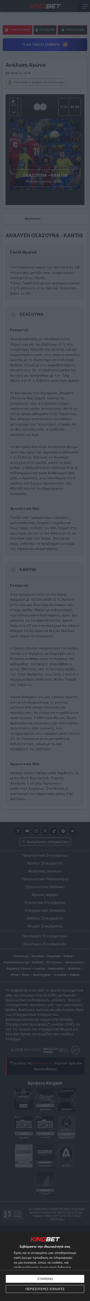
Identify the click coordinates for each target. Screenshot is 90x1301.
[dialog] (45, 1266)
